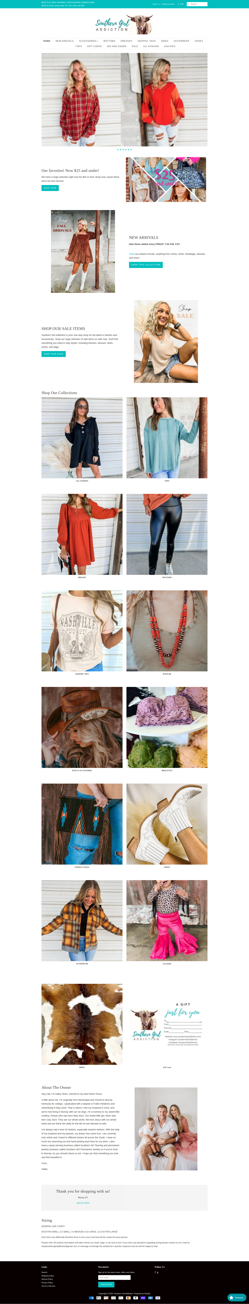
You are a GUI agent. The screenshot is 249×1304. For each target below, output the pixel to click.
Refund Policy (47, 1279)
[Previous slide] (112, 150)
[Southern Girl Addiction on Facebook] (155, 1273)
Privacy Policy (47, 1283)
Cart (182, 4)
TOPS (78, 46)
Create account (168, 4)
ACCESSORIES (88, 41)
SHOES (199, 41)
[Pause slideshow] (206, 150)
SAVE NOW (50, 188)
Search (44, 1272)
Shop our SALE (54, 354)
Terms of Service (48, 1286)
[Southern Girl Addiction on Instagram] (161, 1273)
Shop (131, 254)
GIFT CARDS (94, 46)
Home (46, 41)
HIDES (165, 41)
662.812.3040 (83, 1203)
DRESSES (126, 41)
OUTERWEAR (181, 41)
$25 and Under (117, 46)
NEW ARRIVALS (65, 41)
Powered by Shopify (142, 1294)
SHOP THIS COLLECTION (146, 265)
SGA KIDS (170, 46)
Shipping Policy (48, 1276)
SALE (135, 46)
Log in (155, 4)
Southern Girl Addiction (123, 1294)
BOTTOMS (109, 41)
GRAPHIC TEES (147, 41)
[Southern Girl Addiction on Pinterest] (157, 1273)
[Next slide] (137, 150)
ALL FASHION (151, 46)
